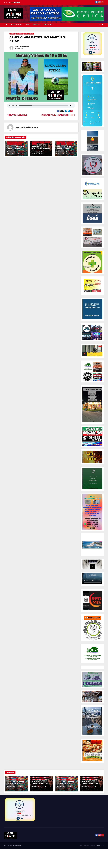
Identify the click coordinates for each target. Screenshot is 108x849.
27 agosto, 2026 (63, 786)
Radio (102, 845)
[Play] (91, 52)
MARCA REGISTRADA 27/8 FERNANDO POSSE (90, 783)
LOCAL (26, 33)
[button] (99, 24)
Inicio (27, 24)
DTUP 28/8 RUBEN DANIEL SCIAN (15, 147)
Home (80, 845)
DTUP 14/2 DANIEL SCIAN (18, 115)
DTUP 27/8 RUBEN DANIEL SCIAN (64, 147)
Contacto (37, 24)
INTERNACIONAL (19, 33)
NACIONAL (31, 33)
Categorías (48, 24)
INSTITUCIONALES (11, 142)
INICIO (98, 845)
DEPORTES (12, 33)
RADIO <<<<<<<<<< (16, 24)
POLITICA (20, 144)
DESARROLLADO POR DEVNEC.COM (12, 845)
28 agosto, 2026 (13, 786)
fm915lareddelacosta (23, 46)
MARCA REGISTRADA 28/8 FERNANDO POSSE (40, 148)
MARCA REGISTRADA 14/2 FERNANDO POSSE (58, 115)
